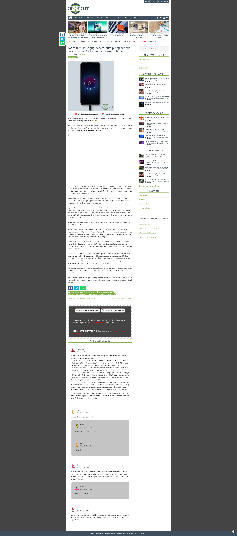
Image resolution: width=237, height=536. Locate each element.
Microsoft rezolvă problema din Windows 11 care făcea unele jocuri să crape (156, 137)
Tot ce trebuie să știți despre (106, 292)
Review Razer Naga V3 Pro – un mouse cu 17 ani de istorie (155, 155)
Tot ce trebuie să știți (91, 292)
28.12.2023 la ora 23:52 (82, 511)
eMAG (134, 41)
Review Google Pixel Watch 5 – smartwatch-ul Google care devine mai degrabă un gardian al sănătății (156, 91)
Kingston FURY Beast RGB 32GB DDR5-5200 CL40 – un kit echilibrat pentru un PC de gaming (156, 162)
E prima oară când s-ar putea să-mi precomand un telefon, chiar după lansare (98, 35)
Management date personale (148, 237)
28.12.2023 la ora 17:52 (86, 489)
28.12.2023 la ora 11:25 (82, 351)
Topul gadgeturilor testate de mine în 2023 (120, 298)
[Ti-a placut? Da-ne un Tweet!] (62, 39)
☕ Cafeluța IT (143, 68)
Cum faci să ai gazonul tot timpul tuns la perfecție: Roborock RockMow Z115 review (157, 168)
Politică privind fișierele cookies (149, 229)
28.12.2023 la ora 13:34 (86, 427)
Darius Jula (142, 200)
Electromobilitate (144, 204)
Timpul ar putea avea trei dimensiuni (157, 102)
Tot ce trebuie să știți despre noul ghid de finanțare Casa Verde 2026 (139, 35)
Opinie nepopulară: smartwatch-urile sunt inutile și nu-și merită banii (157, 79)
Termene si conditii (145, 224)
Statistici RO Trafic (141, 533)
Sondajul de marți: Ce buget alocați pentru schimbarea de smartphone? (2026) (156, 85)
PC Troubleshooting (145, 208)
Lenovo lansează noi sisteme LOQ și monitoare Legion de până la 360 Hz (156, 142)
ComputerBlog (143, 195)
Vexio (139, 41)
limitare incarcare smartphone (76, 292)
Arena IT (80, 8)
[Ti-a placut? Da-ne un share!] (62, 34)
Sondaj (141, 64)
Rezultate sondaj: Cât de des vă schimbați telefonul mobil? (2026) (159, 35)
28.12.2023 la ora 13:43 (86, 446)
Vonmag (144, 41)
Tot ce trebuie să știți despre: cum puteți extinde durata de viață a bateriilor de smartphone (91, 294)
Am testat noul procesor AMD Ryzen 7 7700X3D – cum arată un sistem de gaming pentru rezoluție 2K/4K (157, 181)
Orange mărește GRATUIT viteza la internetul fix (118, 34)
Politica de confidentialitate (147, 233)
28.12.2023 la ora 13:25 (82, 413)
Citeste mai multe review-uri (150, 186)
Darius (132, 533)
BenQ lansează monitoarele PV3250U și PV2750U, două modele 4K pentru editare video (157, 124)
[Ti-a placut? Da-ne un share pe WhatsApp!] (62, 43)
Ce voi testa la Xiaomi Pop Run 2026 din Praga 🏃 (156, 118)
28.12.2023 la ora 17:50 (82, 467)
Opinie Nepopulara (145, 59)
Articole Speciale (73, 57)
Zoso (140, 212)
